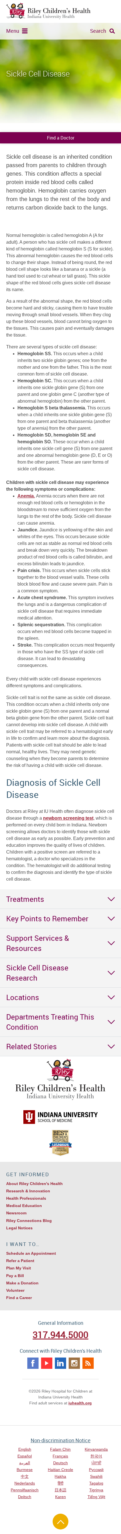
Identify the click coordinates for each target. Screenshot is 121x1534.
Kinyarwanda (96, 1449)
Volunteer (15, 1290)
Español (24, 1456)
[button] (60, 899)
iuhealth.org (80, 1403)
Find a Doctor (60, 138)
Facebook (33, 1363)
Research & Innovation (28, 1191)
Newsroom (16, 1213)
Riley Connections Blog (29, 1220)
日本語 (60, 1490)
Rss (88, 1363)
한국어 (96, 1456)
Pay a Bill (15, 1275)
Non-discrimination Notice (61, 1440)
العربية (24, 1463)
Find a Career (19, 1297)
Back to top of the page (60, 1521)
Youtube (46, 1363)
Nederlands (24, 1483)
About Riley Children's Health (34, 1183)
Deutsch (60, 1463)
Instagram (74, 1363)
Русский (96, 1469)
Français (60, 1456)
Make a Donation (22, 1283)
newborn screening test (68, 818)
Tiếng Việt (96, 1496)
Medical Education (24, 1205)
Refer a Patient (20, 1260)
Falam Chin (60, 1449)
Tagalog (96, 1483)
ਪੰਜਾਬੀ (96, 1463)
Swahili (96, 1476)
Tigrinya (96, 1490)
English (24, 1449)
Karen (60, 1496)
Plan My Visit (18, 1268)
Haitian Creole (60, 1469)
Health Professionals (26, 1198)
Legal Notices (19, 1228)
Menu (12, 30)
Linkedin (60, 1363)
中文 (25, 1476)
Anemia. (26, 496)
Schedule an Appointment (31, 1253)
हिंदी (60, 1483)
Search (98, 30)
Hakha (60, 1476)
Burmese (25, 1469)
